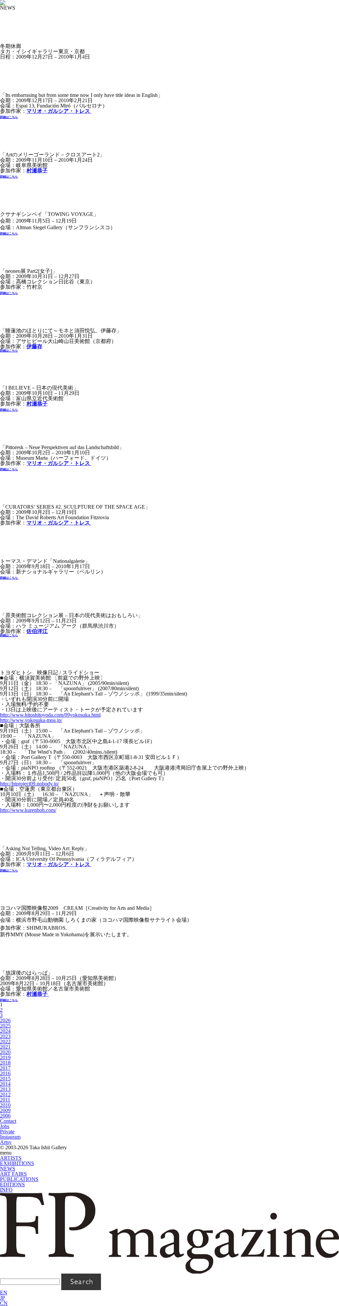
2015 (5, 1078)
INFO (6, 1190)
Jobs (4, 1126)
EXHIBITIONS (17, 1163)
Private (7, 1131)
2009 (5, 1110)
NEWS (7, 1168)
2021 (5, 1047)
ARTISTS (11, 1158)
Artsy (6, 1142)
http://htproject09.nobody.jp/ (29, 783)
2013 (5, 1089)
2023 (5, 1036)
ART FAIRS (13, 1174)
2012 (5, 1094)
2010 (5, 1105)
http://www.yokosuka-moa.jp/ (31, 720)
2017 (5, 1068)
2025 (5, 1026)
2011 (5, 1100)
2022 (5, 1041)
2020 (5, 1052)
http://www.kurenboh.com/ (28, 810)
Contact (8, 1121)
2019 (5, 1057)
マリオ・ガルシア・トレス (58, 111)
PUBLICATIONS (19, 1179)
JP (2, 1298)
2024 (5, 1031)
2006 (5, 1115)
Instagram (10, 1137)
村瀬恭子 (37, 170)
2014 (5, 1084)
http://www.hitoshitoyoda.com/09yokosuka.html (50, 715)
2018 (5, 1063)
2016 (5, 1073)
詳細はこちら (9, 293)
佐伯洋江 (37, 631)
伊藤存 (34, 346)
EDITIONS (12, 1184)
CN (4, 1303)
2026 (5, 1020)
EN (3, 1292)
